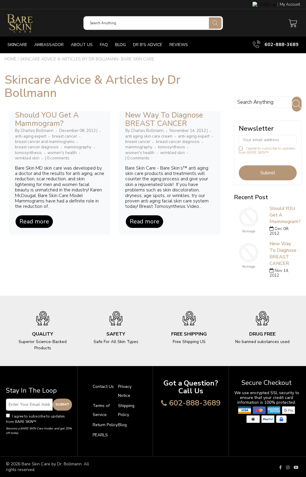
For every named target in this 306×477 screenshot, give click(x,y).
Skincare (17, 45)
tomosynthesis (28, 153)
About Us (82, 45)
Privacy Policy (49, 421)
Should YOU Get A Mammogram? (47, 119)
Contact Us (103, 386)
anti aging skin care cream (148, 136)
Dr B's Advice (147, 45)
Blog (120, 45)
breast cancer (64, 136)
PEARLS (100, 435)
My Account (290, 5)
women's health (62, 153)
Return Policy (105, 425)
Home (10, 59)
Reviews (178, 45)
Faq (104, 45)
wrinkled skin (27, 158)
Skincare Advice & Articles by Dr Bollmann (92, 86)
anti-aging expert (30, 136)
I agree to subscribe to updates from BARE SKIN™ (267, 150)
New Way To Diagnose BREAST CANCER (164, 119)
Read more (34, 221)
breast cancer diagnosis (37, 147)
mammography (77, 147)
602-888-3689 (281, 44)
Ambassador (49, 45)
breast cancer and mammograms (44, 141)
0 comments (58, 158)
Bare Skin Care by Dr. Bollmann (52, 464)
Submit (62, 404)
